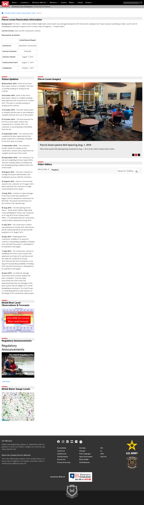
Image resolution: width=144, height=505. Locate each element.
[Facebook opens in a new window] (58, 442)
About (14, 2)
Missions (53, 2)
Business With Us (39, 2)
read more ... (6, 381)
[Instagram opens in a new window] (63, 442)
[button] (141, 2)
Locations (24, 2)
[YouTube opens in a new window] (72, 442)
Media (71, 2)
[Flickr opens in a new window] (76, 442)
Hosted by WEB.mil (57, 477)
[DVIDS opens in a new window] (80, 442)
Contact (88, 2)
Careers (64, 2)
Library (80, 2)
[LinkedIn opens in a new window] (67, 442)
